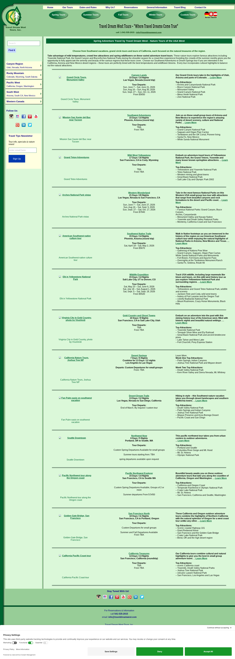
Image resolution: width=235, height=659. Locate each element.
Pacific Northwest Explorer (139, 473)
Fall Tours (123, 15)
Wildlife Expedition (139, 274)
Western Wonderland (139, 193)
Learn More (216, 77)
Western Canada (15, 101)
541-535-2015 (121, 614)
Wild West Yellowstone (139, 155)
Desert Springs (139, 355)
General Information (157, 7)
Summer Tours (90, 15)
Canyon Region (19, 65)
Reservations (131, 7)
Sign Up (17, 158)
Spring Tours (58, 15)
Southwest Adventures (139, 115)
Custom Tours (188, 15)
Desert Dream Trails (139, 396)
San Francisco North (139, 513)
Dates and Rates (88, 7)
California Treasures (139, 553)
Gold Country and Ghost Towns (139, 315)
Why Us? (110, 7)
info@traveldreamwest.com (148, 32)
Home (50, 7)
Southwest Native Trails (139, 234)
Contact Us (200, 7)
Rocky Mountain (22, 75)
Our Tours (67, 7)
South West (21, 94)
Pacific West (20, 84)
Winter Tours (155, 15)
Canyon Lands (139, 75)
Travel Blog (180, 7)
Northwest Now (139, 436)
